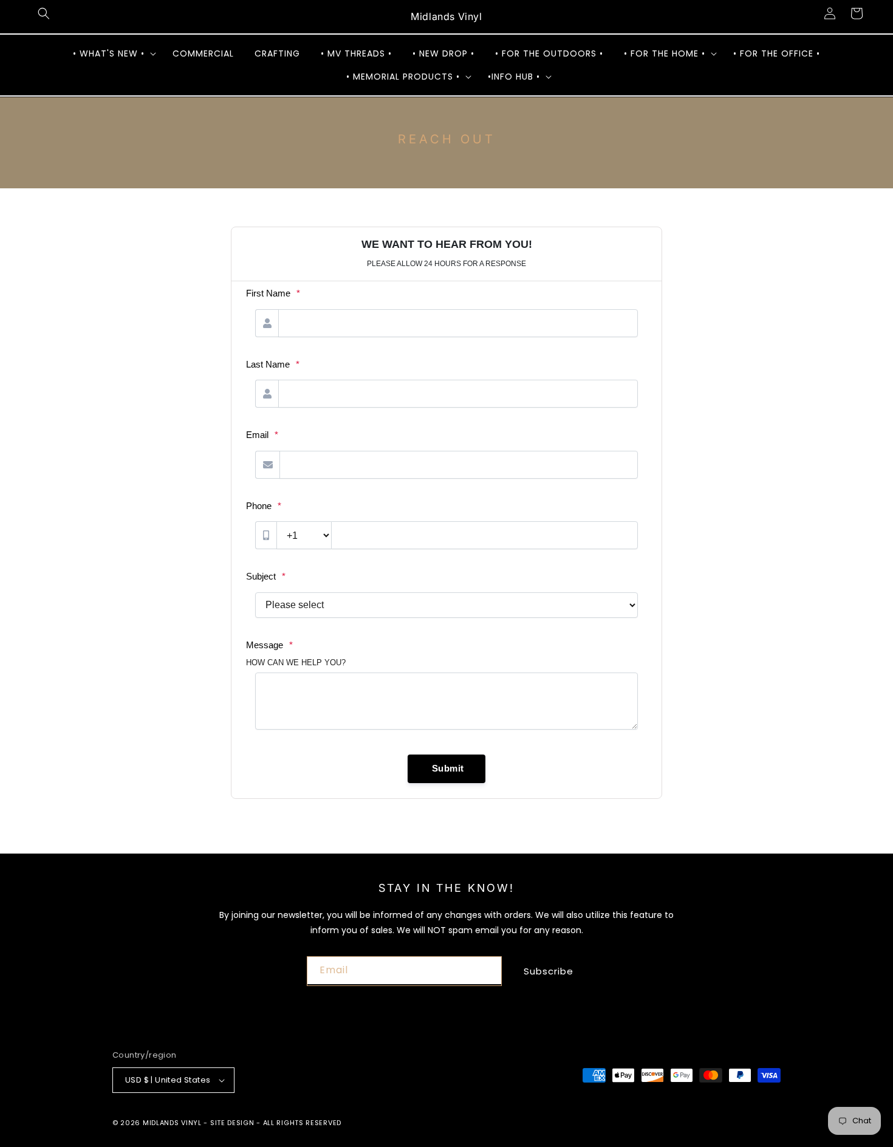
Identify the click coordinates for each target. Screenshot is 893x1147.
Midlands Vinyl (172, 1123)
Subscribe (548, 971)
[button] (43, 13)
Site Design (232, 1123)
